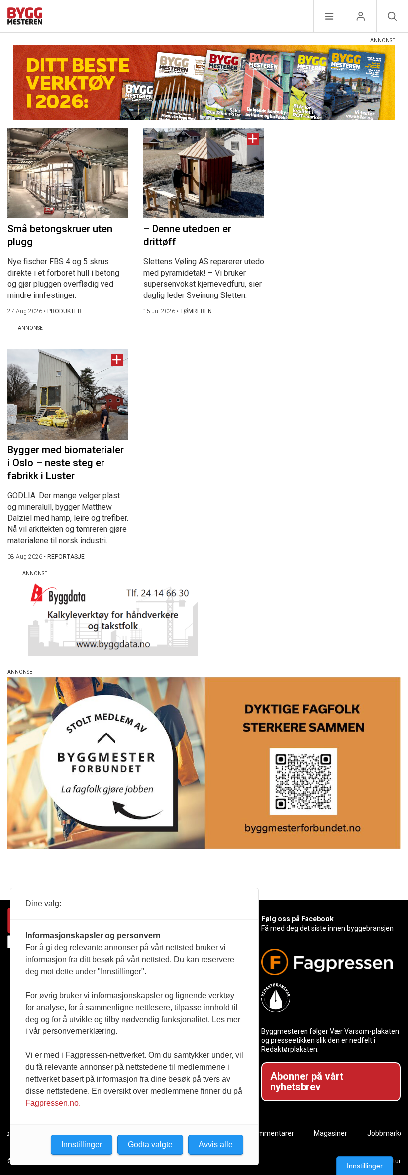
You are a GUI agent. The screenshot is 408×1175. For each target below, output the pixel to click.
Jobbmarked (387, 1133)
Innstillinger (365, 1166)
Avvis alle (216, 1144)
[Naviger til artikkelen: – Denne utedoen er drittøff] (203, 173)
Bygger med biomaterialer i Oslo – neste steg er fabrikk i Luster (65, 463)
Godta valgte (150, 1144)
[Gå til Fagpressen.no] (327, 962)
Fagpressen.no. (53, 1103)
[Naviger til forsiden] (24, 17)
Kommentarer (272, 1133)
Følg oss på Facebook (297, 919)
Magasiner (330, 1133)
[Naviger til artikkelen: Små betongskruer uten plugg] (67, 173)
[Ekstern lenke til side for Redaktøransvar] (327, 997)
